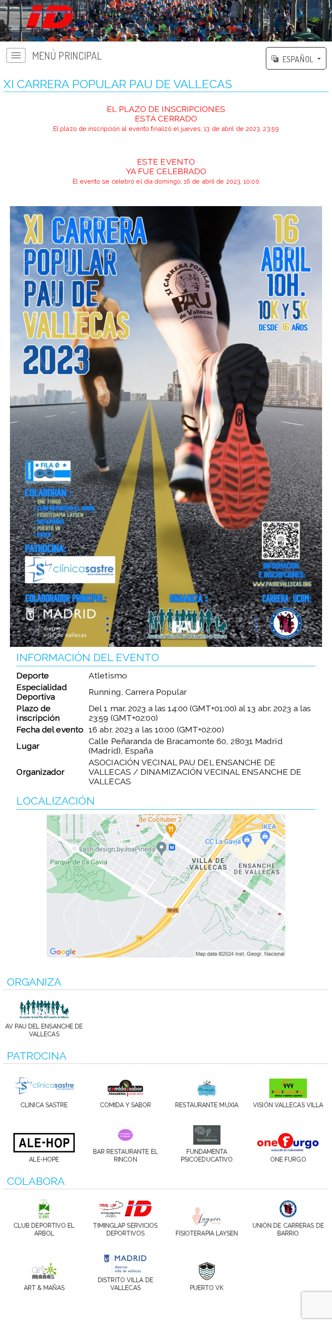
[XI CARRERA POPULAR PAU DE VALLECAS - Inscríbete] (166, 426)
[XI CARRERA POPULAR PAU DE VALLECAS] (166, 20)
